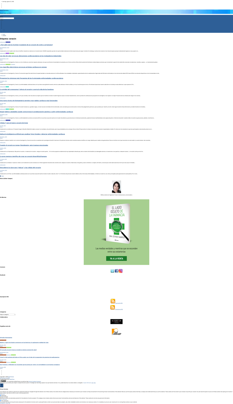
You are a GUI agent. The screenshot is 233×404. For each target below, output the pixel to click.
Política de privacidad (5, 378)
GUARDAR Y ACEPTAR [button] (5, 403)
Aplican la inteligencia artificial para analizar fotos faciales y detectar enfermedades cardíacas (32, 134)
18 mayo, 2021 (3, 359)
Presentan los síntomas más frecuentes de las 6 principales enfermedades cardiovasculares (31, 78)
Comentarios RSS (119, 309)
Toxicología (13, 64)
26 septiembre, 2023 (4, 47)
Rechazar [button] (89, 382)
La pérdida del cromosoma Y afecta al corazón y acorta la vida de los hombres (27, 89)
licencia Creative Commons (35, 381)
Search (1, 16)
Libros (3, 27)
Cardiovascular (2, 42)
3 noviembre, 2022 (4, 70)
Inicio (3, 22)
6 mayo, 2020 (3, 367)
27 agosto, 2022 (3, 81)
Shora (1, 48)
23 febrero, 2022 (3, 114)
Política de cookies (9, 31)
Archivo (4, 24)
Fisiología (7, 53)
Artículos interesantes (6, 337)
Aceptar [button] (85, 382)
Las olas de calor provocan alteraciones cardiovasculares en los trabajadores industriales (30, 56)
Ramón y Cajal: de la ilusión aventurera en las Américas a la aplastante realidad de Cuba (24, 342)
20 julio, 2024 (3, 345)
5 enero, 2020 (3, 148)
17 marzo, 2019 (3, 159)
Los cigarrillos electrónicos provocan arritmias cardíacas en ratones (23, 67)
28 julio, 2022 (3, 92)
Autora (4, 23)
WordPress (12, 379)
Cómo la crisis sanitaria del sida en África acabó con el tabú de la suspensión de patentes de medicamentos (29, 357)
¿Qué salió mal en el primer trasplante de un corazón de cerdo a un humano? (26, 45)
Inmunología (8, 42)
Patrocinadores (8, 29)
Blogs (3, 25)
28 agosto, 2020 (3, 137)
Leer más (93, 382)
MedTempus (4, 10)
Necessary (3, 395)
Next (3, 176)
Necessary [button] (2, 394)
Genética (7, 86)
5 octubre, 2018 (3, 170)
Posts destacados (6, 32)
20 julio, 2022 (3, 103)
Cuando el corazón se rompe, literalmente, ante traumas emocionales (24, 145)
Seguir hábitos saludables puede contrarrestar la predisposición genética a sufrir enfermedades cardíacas (36, 112)
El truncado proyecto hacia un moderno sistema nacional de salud (18, 350)
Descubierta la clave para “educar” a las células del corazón (20, 168)
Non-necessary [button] (3, 399)
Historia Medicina (3, 340)
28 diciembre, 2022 (4, 58)
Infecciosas (8, 354)
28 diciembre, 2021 (4, 352)
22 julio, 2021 (3, 125)
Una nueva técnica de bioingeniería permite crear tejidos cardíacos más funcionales (29, 101)
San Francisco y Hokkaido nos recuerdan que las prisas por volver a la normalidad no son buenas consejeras (30, 364)
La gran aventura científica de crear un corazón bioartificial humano (23, 156)
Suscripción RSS (119, 303)
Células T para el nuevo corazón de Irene (14, 123)
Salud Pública (11, 53)
